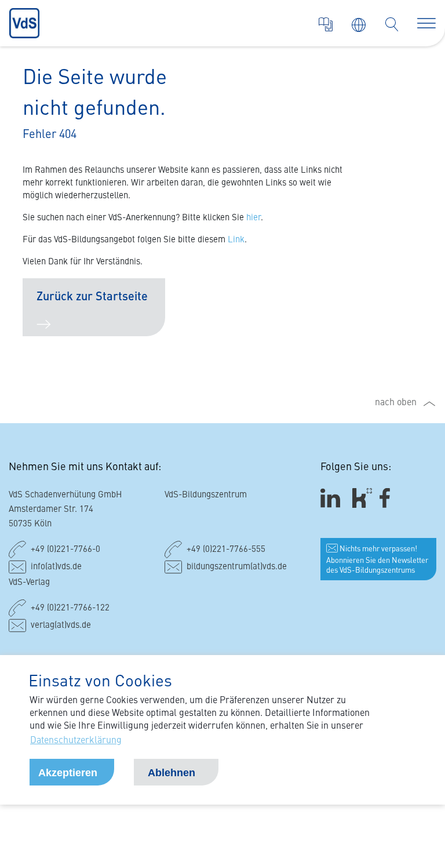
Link (236, 240)
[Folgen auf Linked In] (332, 498)
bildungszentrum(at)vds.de (237, 567)
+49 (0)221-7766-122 (70, 608)
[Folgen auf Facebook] (388, 498)
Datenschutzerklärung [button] (76, 740)
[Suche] (391, 24)
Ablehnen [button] (171, 773)
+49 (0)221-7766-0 (65, 549)
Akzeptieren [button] (67, 773)
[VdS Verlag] (325, 24)
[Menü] (426, 23)
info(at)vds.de (56, 567)
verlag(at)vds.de (61, 625)
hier (253, 218)
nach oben (396, 403)
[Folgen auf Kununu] (362, 498)
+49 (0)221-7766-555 (226, 549)
